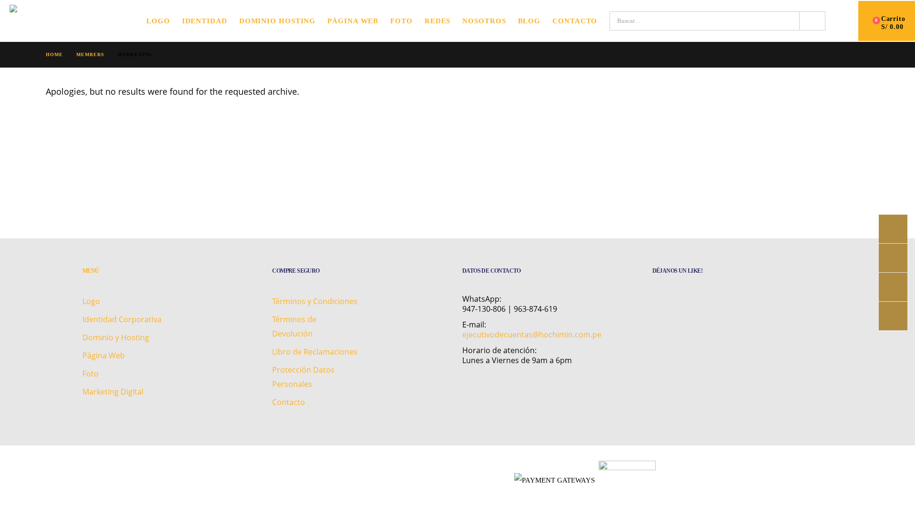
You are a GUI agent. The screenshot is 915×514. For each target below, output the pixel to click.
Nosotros (484, 21)
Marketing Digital (112, 391)
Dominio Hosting (277, 21)
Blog (529, 21)
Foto (401, 21)
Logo (158, 21)
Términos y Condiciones (314, 301)
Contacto (574, 21)
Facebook (893, 229)
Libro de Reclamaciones (314, 351)
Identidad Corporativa (122, 319)
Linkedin (893, 316)
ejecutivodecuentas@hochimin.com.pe (531, 334)
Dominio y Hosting (115, 337)
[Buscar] (812, 21)
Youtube (893, 258)
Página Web (352, 21)
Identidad (204, 21)
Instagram (893, 287)
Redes (438, 21)
